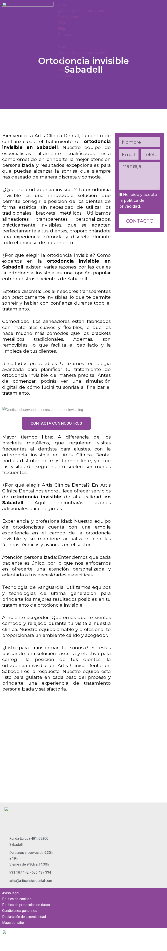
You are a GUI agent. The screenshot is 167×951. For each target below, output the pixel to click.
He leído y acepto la (138, 200)
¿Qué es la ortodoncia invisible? (83, 11)
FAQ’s (62, 23)
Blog (61, 29)
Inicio (62, 5)
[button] (83, 40)
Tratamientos (68, 17)
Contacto (65, 35)
